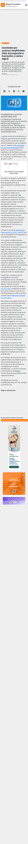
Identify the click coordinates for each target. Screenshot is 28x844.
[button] (4, 91)
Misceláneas (5, 43)
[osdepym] (14, 470)
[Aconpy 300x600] (14, 504)
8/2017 (21, 232)
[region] (14, 518)
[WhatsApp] (14, 494)
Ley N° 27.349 (5, 289)
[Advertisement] (14, 24)
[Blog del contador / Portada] (3, 5)
